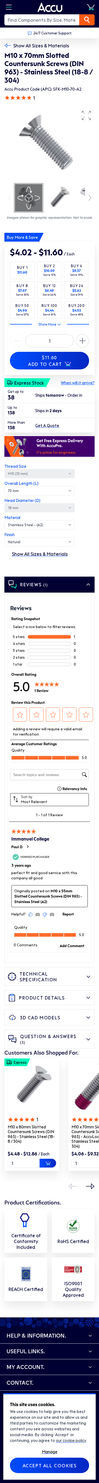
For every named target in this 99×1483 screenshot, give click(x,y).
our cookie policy (71, 1440)
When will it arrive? (78, 382)
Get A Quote (47, 425)
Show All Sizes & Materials (41, 45)
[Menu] (8, 7)
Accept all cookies (50, 1465)
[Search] (87, 19)
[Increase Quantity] (16, 340)
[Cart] (91, 7)
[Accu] (50, 7)
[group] (49, 145)
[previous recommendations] (72, 1186)
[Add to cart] (48, 1163)
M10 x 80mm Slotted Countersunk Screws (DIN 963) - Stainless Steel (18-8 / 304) (31, 1134)
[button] (86, 115)
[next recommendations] (90, 1186)
